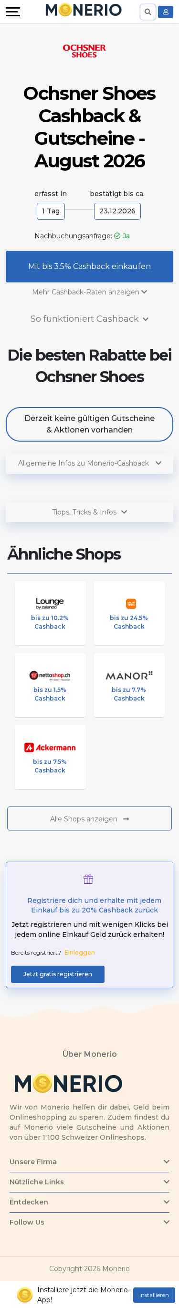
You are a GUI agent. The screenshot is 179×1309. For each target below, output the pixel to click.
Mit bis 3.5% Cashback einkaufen (89, 266)
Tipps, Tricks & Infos (84, 512)
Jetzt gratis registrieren (57, 974)
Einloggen (79, 952)
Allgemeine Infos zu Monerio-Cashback (84, 463)
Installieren (154, 1294)
